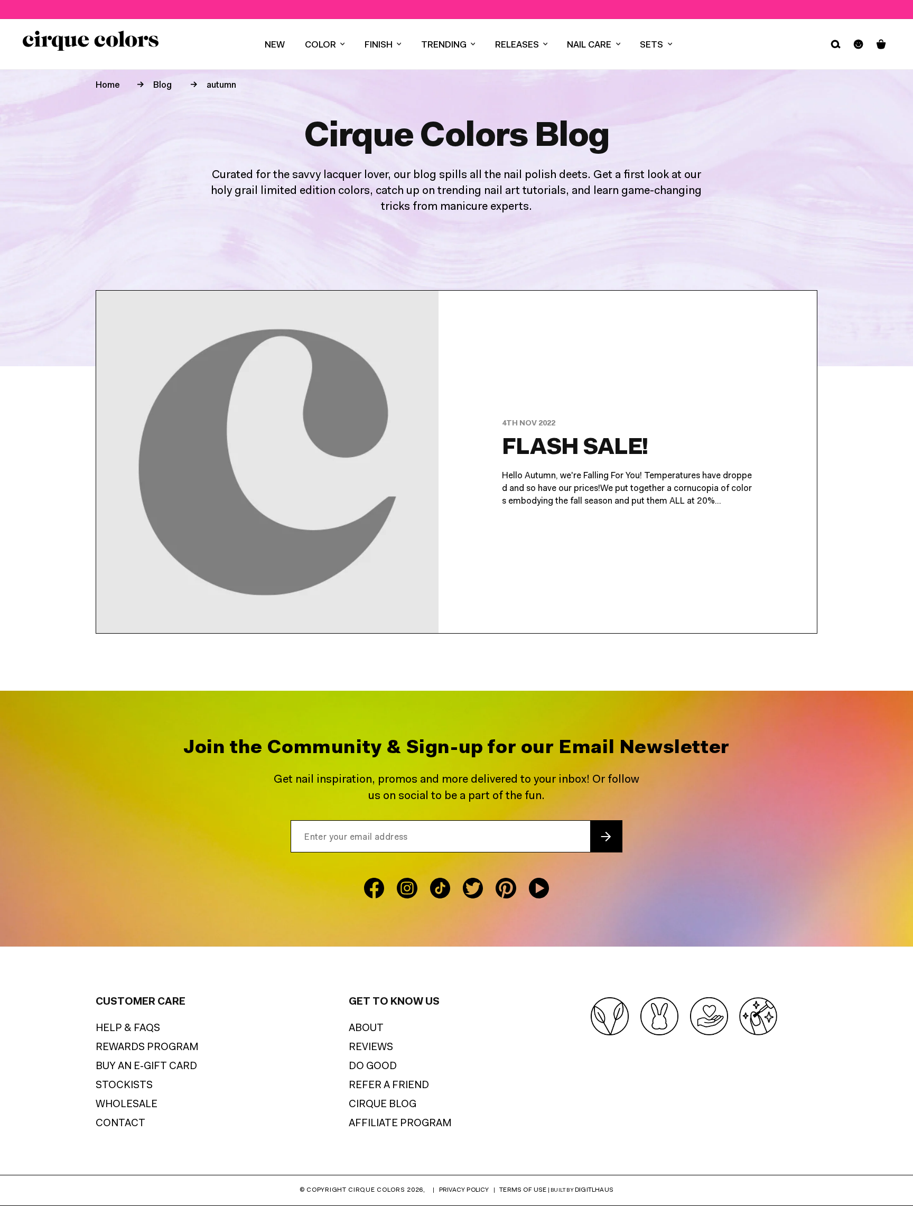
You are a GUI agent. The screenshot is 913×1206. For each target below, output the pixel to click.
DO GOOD (373, 1067)
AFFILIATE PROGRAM (400, 1124)
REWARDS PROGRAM (147, 1048)
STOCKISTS (124, 1086)
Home (108, 85)
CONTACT (120, 1124)
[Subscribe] (606, 836)
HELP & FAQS (128, 1029)
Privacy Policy (464, 1190)
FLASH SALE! (575, 448)
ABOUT (366, 1029)
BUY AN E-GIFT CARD (146, 1067)
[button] (325, 44)
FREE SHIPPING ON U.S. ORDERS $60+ (458, 9)
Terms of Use (522, 1190)
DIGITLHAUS (594, 1190)
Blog (162, 85)
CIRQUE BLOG (382, 1105)
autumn (221, 85)
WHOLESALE (126, 1105)
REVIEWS (371, 1048)
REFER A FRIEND (389, 1086)
